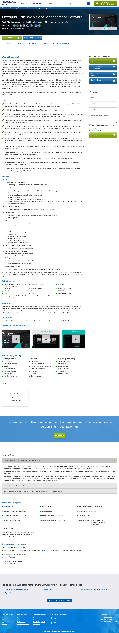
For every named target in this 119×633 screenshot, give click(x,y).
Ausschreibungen (35, 3)
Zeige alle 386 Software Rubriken (59, 600)
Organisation (22, 8)
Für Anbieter (51, 3)
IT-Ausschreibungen (38, 618)
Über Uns (4, 618)
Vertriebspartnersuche (39, 620)
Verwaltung (13, 8)
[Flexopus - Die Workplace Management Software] (16, 339)
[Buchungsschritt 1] (46, 339)
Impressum (4, 624)
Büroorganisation (47, 589)
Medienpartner (21, 622)
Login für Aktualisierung (23, 624)
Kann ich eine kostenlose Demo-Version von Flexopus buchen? (23, 460)
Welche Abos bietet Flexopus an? (14, 486)
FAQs (46, 43)
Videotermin (59, 435)
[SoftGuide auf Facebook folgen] (51, 618)
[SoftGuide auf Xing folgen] (51, 622)
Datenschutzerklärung (95, 130)
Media (22, 43)
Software (22, 3)
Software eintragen (22, 618)
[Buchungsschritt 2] (76, 339)
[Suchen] (88, 3)
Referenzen (5, 620)
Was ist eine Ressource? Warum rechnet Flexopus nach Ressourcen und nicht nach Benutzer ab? (33, 491)
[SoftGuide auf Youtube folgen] (54, 622)
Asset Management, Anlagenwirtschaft (16, 589)
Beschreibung (8, 43)
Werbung (19, 620)
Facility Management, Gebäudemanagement (93, 589)
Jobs (3, 622)
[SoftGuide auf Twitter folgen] (58, 618)
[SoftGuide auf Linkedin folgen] (54, 618)
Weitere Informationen (62, 43)
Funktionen (34, 43)
